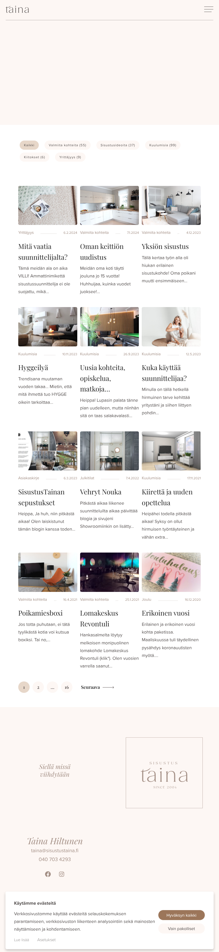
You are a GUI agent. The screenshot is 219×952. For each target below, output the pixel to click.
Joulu (146, 599)
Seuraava (90, 687)
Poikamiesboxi (40, 613)
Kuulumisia (163, 145)
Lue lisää (21, 940)
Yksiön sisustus (165, 246)
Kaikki (29, 145)
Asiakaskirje (28, 478)
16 (67, 687)
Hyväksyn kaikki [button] (181, 915)
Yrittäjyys (70, 157)
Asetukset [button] (46, 940)
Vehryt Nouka (100, 491)
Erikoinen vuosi (166, 613)
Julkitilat (87, 478)
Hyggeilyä (33, 367)
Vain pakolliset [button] (181, 928)
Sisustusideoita (118, 145)
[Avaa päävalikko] (208, 9)
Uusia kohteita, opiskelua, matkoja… (102, 378)
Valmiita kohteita (67, 145)
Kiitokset (34, 157)
